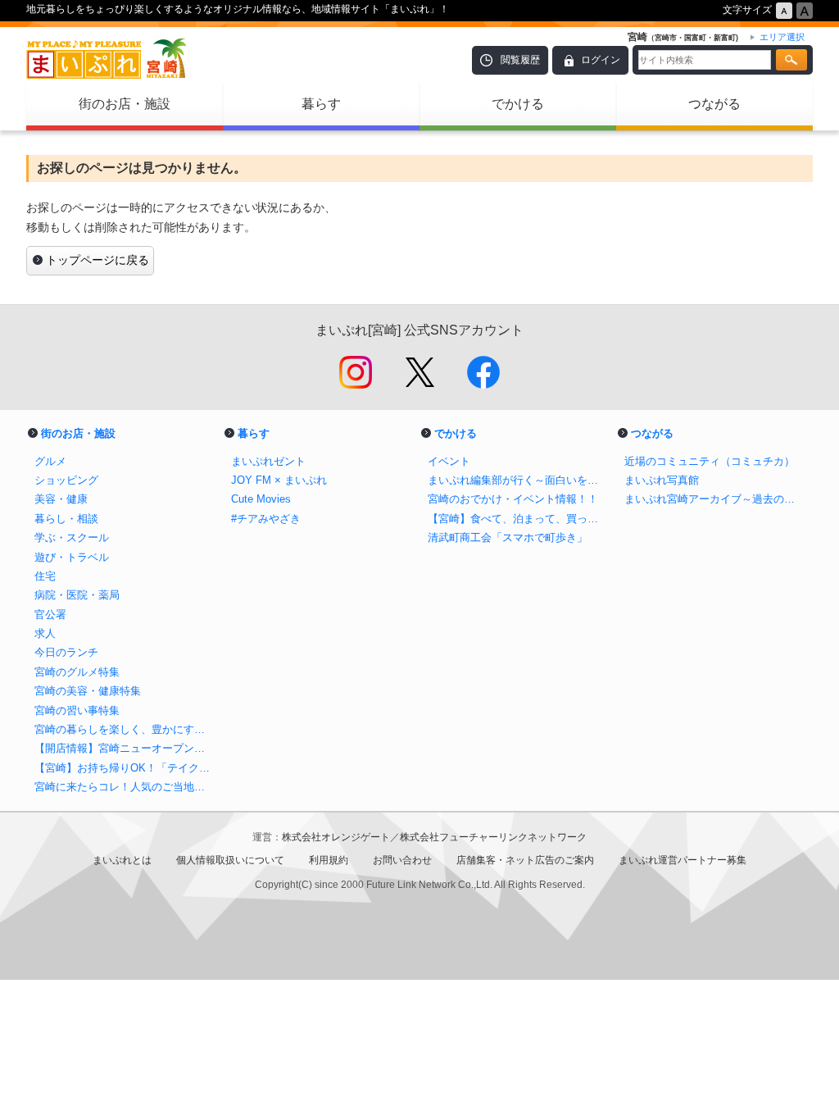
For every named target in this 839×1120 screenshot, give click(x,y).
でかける (518, 104)
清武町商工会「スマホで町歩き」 (507, 537)
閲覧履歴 (520, 60)
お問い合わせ (402, 860)
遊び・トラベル (71, 557)
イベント (449, 461)
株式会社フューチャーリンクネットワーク (493, 837)
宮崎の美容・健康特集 (87, 691)
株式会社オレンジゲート (336, 837)
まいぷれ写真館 (661, 480)
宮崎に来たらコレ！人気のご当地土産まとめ (124, 787)
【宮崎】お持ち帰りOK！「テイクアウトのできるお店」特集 (124, 768)
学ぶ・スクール (71, 537)
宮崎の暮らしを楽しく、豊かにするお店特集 (124, 729)
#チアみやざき (266, 518)
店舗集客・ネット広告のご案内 (525, 860)
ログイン (600, 60)
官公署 (50, 614)
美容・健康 (61, 499)
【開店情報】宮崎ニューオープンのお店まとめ (124, 748)
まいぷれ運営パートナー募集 (682, 860)
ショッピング (66, 480)
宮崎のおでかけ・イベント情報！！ (513, 499)
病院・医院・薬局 (77, 595)
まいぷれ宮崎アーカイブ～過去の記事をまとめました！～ (714, 499)
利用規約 (328, 860)
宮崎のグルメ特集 (77, 672)
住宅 (45, 576)
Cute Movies (261, 499)
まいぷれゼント (268, 461)
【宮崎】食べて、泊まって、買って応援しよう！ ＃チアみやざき (518, 518)
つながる (714, 104)
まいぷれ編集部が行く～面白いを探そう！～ (518, 480)
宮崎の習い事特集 (77, 710)
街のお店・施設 (124, 104)
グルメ (50, 461)
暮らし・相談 (66, 518)
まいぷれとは (122, 860)
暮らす (321, 104)
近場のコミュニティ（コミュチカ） (709, 461)
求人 (45, 633)
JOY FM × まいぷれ (279, 480)
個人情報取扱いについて (230, 860)
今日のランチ (66, 652)
